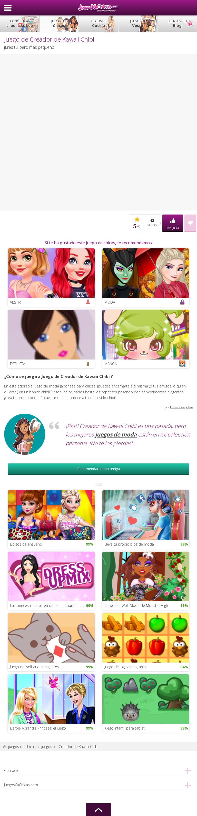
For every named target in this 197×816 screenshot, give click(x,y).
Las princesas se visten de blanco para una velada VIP (52, 605)
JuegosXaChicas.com (98, 7)
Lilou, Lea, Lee (19, 23)
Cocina (98, 23)
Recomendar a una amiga (98, 468)
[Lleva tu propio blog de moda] (145, 514)
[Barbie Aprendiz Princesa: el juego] (51, 698)
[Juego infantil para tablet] (145, 698)
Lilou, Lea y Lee (181, 407)
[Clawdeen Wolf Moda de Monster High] (145, 576)
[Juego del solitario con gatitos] (51, 637)
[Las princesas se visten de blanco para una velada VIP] (51, 576)
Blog (177, 23)
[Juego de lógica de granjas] (145, 637)
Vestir (138, 23)
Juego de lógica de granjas (125, 666)
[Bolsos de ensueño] (51, 514)
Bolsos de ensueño (26, 544)
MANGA (110, 363)
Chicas (59, 23)
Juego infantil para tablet (124, 728)
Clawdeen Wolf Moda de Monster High (136, 605)
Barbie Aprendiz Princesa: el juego (38, 728)
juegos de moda (116, 434)
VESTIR (15, 302)
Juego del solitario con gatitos (34, 666)
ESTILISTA (17, 363)
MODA (109, 302)
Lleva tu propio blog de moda (129, 544)
